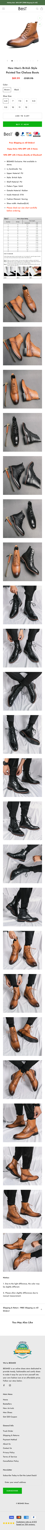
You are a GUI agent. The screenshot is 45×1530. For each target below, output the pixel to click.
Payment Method (10, 1439)
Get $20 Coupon (10, 1416)
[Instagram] (10, 1385)
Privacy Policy (8, 1452)
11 (19, 107)
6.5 (5, 101)
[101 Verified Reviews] (22, 1359)
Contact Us (7, 1448)
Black (16, 89)
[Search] (37, 9)
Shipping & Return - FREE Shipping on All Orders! (20, 1309)
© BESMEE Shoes (22, 1503)
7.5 (19, 101)
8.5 (33, 101)
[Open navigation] (3, 9)
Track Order (8, 1431)
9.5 (5, 107)
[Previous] (7, 60)
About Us (6, 1444)
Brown (7, 89)
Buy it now (22, 124)
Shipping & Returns (11, 1435)
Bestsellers (7, 1404)
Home (5, 1399)
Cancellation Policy (11, 1461)
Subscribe (12, 1491)
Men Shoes (7, 1412)
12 (26, 107)
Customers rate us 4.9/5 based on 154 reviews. (26, 1523)
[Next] (37, 60)
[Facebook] (4, 1385)
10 (13, 107)
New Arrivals (8, 1408)
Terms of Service (10, 1456)
